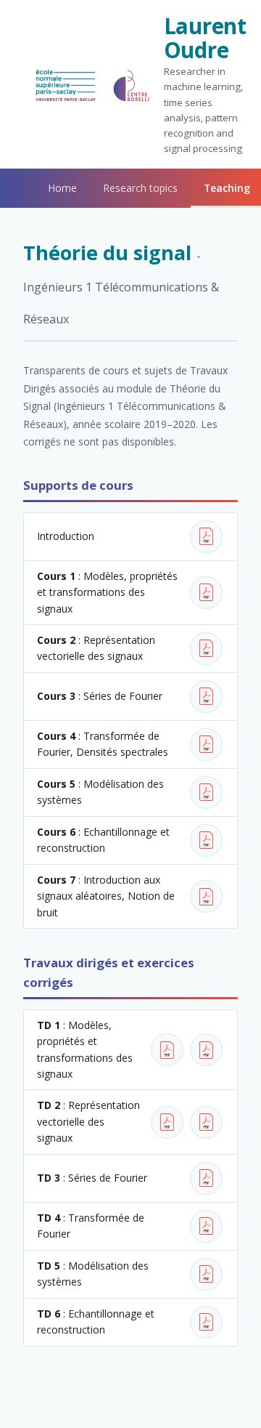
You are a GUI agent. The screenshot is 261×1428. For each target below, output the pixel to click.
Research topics (140, 188)
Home (62, 188)
